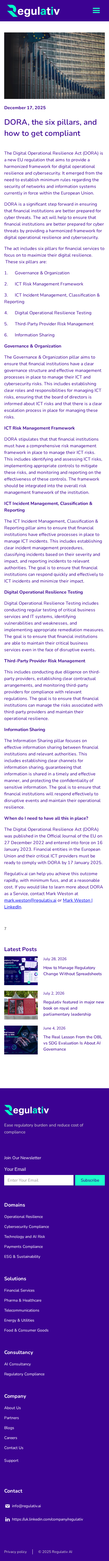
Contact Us (13, 1447)
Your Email (15, 1169)
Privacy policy (15, 1551)
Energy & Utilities (19, 1320)
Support (11, 1460)
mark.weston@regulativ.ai (30, 900)
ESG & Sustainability (22, 1256)
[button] (96, 11)
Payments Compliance (23, 1246)
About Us (12, 1408)
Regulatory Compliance (24, 1374)
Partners (11, 1418)
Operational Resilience (23, 1216)
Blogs (9, 1427)
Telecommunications (21, 1310)
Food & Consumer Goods (26, 1330)
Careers (10, 1437)
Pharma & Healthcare (22, 1300)
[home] (25, 11)
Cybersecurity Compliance (26, 1226)
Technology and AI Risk (24, 1236)
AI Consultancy (17, 1364)
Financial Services (19, 1290)
